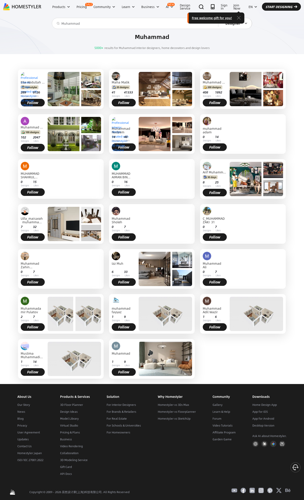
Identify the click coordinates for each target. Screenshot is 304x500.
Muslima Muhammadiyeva (32, 355)
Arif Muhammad (215, 172)
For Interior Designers (121, 404)
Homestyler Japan (29, 453)
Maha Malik (120, 82)
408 (205, 92)
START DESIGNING (278, 6)
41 (113, 92)
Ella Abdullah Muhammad (33, 82)
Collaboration (69, 453)
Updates (23, 439)
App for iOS (260, 411)
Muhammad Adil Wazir (212, 310)
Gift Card (66, 467)
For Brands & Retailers (121, 411)
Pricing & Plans (70, 432)
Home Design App (264, 404)
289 (23, 92)
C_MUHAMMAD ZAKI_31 (214, 220)
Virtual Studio (69, 425)
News (21, 411)
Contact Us (24, 446)
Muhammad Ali (212, 265)
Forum (217, 418)
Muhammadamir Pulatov (31, 310)
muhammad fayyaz (121, 310)
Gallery (218, 404)
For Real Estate (117, 418)
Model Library (69, 418)
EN (251, 6)
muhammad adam (212, 130)
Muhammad (121, 354)
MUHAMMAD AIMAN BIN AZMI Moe (121, 175)
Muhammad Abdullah (33, 127)
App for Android (263, 418)
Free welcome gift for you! (212, 18)
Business (66, 439)
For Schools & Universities (124, 425)
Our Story (23, 404)
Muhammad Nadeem (121, 130)
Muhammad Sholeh (121, 220)
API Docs (66, 474)
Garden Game (222, 439)
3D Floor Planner (71, 404)
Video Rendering (71, 446)
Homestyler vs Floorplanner (177, 411)
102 (23, 137)
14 (113, 137)
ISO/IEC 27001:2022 (30, 460)
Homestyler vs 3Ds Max (173, 404)
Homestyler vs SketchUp (174, 418)
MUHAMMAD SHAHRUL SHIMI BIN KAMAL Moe (30, 175)
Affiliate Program (224, 432)
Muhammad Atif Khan (215, 82)
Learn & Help (221, 411)
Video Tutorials (223, 425)
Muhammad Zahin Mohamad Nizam (30, 265)
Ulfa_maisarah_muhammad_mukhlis (32, 220)
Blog (20, 418)
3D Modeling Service (74, 460)
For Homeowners (118, 432)
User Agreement (28, 432)
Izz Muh (117, 264)
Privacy (22, 425)
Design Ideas (69, 411)
